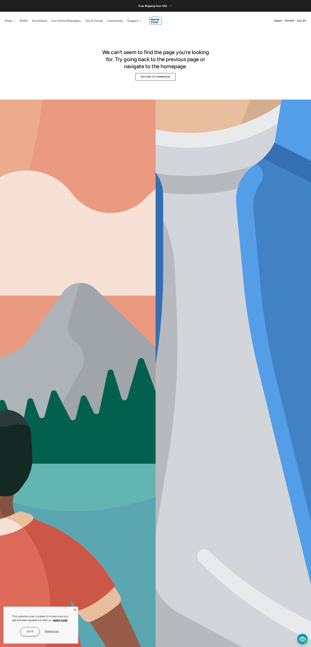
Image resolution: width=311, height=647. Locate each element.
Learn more (60, 620)
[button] (278, 21)
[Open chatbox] (302, 639)
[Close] (75, 610)
